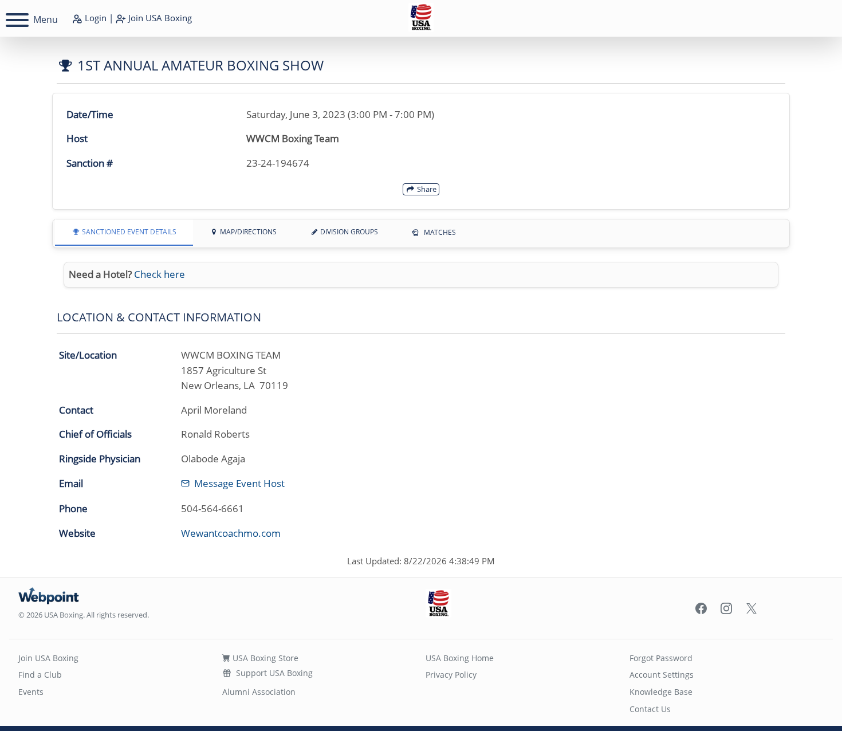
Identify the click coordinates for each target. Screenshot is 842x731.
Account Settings (661, 674)
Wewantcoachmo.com (231, 533)
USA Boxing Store (264, 658)
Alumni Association (259, 691)
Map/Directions (247, 232)
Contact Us (650, 709)
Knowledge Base (661, 691)
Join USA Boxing (48, 658)
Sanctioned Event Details (128, 232)
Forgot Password (661, 658)
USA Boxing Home (460, 658)
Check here (159, 274)
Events (31, 691)
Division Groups (348, 232)
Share (425, 189)
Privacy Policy (451, 674)
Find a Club (40, 674)
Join (159, 17)
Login (94, 17)
